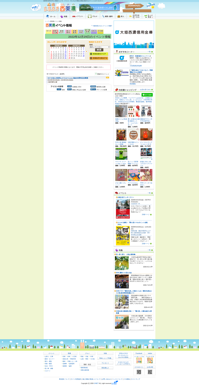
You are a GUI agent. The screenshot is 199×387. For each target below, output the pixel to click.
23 (63, 56)
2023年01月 (76, 45)
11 (51, 54)
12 (54, 54)
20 (56, 56)
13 (56, 54)
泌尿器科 (72, 363)
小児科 (74, 356)
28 (58, 58)
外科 (69, 356)
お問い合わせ (106, 379)
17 (65, 54)
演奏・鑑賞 (48, 363)
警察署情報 (84, 367)
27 (56, 58)
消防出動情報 (85, 370)
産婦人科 (65, 359)
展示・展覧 (48, 361)
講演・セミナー (49, 359)
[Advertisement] (78, 112)
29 (61, 58)
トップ (47, 21)
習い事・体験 (49, 368)
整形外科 (73, 359)
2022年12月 (58, 45)
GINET (96, 383)
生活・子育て (49, 366)
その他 (92, 359)
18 (51, 56)
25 (51, 58)
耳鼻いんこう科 (72, 361)
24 (65, 56)
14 (58, 54)
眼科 (64, 361)
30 (63, 58)
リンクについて (117, 379)
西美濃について (64, 379)
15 (61, 54)
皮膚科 (65, 363)
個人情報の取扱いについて (92, 379)
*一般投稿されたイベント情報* (101, 26)
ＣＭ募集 (127, 379)
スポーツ (47, 371)
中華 (91, 356)
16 (63, 54)
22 (61, 56)
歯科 (70, 366)
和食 (82, 356)
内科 (64, 356)
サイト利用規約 (76, 379)
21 (58, 56)
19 (54, 56)
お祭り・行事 (49, 356)
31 (65, 58)
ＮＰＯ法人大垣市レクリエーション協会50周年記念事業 (68, 78)
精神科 (65, 366)
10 (65, 52)
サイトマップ (135, 379)
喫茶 (87, 359)
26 (54, 58)
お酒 (82, 359)
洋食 (87, 356)
